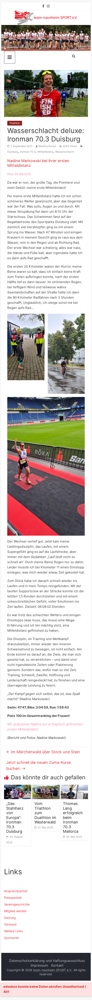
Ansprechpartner (16, 891)
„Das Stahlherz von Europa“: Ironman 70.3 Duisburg (15, 817)
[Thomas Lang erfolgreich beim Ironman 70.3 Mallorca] (74, 787)
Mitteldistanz (45, 151)
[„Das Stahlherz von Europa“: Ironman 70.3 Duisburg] (17, 787)
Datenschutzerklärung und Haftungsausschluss (47, 960)
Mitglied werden (15, 911)
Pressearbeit (13, 897)
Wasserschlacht (64, 151)
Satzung (10, 917)
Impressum (39, 965)
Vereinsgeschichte (17, 904)
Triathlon (14, 123)
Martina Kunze (47, 146)
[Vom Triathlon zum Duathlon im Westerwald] (45, 787)
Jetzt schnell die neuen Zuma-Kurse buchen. (38, 765)
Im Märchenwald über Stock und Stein (43, 752)
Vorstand (10, 924)
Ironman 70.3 (28, 151)
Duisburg (12, 151)
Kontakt (57, 965)
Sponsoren (11, 938)
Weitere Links (13, 931)
